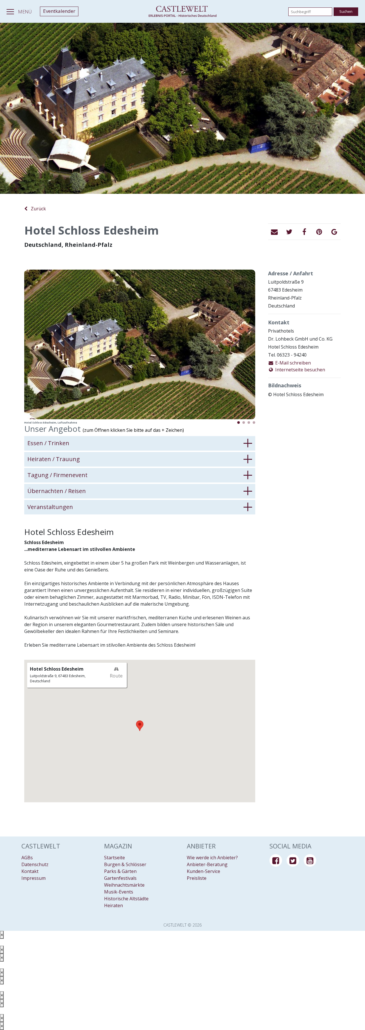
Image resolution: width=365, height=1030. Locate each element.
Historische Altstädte (126, 898)
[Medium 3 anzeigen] (249, 422)
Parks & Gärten (120, 871)
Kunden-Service (203, 871)
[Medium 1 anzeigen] (238, 422)
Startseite (114, 857)
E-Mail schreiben (292, 363)
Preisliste (196, 878)
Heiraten (113, 905)
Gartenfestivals (120, 878)
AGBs (27, 857)
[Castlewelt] (182, 11)
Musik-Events (118, 892)
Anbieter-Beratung (207, 864)
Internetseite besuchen (299, 370)
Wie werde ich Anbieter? (212, 857)
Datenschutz (34, 864)
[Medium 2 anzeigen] (243, 422)
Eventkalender (59, 11)
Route (116, 676)
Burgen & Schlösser (125, 864)
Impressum (33, 878)
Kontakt (29, 871)
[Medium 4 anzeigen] (254, 422)
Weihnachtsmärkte (124, 885)
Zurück (36, 208)
